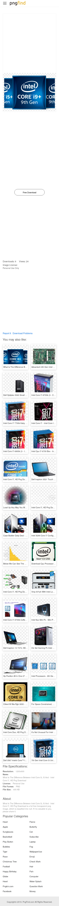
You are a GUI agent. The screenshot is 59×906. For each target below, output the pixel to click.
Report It (7, 333)
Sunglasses (8, 831)
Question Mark (36, 886)
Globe (5, 876)
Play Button (8, 841)
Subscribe (34, 836)
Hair (31, 866)
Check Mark (35, 861)
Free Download (29, 192)
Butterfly (33, 826)
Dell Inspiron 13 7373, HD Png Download (21, 648)
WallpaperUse (36, 851)
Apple (5, 826)
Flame (32, 821)
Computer (34, 876)
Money (33, 891)
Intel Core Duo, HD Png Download (18, 732)
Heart (5, 821)
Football (6, 866)
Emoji (32, 856)
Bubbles (6, 846)
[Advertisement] (29, 43)
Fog (31, 846)
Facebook (7, 891)
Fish (31, 871)
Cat (31, 831)
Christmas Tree (10, 861)
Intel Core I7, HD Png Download (17, 479)
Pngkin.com (8, 886)
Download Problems (23, 333)
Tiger (5, 851)
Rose (5, 856)
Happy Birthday (10, 871)
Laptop (33, 841)
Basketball (7, 836)
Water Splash (35, 881)
